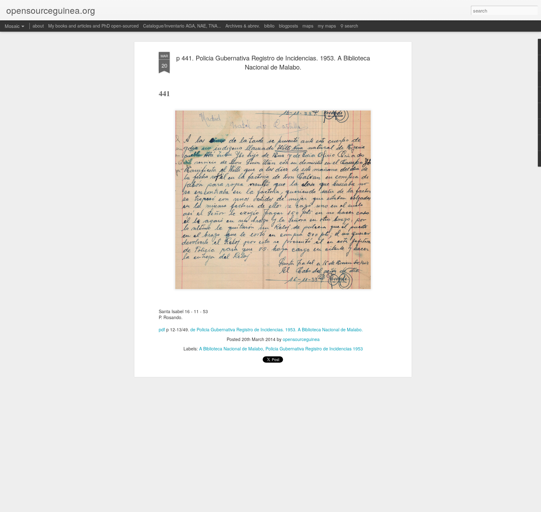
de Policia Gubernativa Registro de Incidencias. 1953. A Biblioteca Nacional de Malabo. (276, 329)
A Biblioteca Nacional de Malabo (231, 348)
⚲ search (349, 26)
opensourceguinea (301, 339)
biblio (269, 26)
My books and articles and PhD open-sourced (93, 26)
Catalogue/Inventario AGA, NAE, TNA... (182, 26)
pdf (162, 329)
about (38, 26)
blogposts (288, 26)
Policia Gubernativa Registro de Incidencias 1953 (314, 348)
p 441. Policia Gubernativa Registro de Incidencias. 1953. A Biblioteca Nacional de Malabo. (273, 62)
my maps (327, 26)
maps (307, 26)
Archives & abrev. (242, 26)
